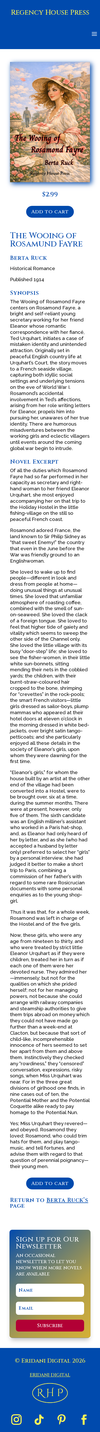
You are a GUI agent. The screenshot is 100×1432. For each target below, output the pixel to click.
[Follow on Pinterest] (61, 1419)
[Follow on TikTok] (39, 1419)
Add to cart (50, 211)
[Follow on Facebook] (84, 1420)
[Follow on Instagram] (16, 1419)
